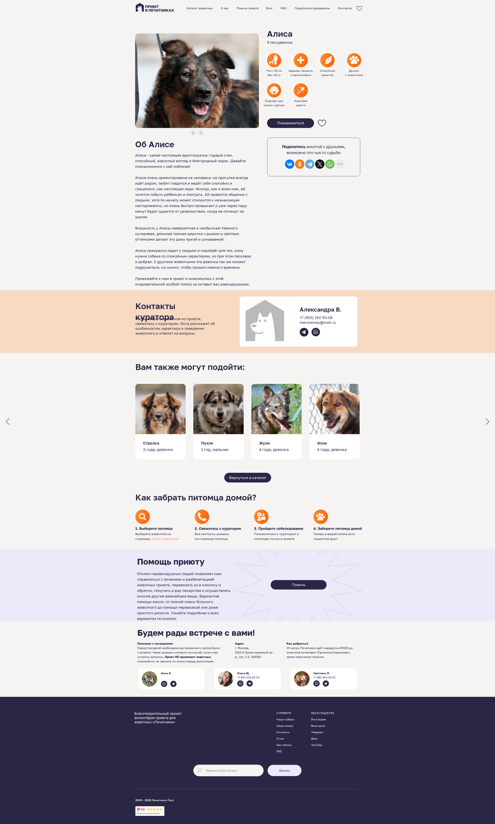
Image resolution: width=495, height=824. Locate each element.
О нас (225, 8)
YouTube (316, 744)
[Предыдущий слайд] (7, 421)
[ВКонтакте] (289, 164)
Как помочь (284, 744)
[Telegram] (309, 164)
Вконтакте (318, 725)
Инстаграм (318, 719)
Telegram (317, 732)
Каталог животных (199, 8)
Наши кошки (285, 725)
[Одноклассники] (299, 164)
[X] (319, 164)
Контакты (345, 8)
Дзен (314, 738)
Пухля (207, 443)
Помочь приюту (248, 8)
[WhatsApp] (330, 164)
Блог (269, 8)
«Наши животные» (165, 539)
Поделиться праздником (312, 8)
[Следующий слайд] (487, 421)
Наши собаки (285, 719)
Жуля (264, 443)
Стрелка (151, 443)
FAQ (283, 8)
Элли (322, 443)
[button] (290, 123)
